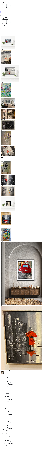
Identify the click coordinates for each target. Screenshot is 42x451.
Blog (0, 14)
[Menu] (0, 27)
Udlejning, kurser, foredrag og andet (3, 13)
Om (0, 11)
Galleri (0, 12)
